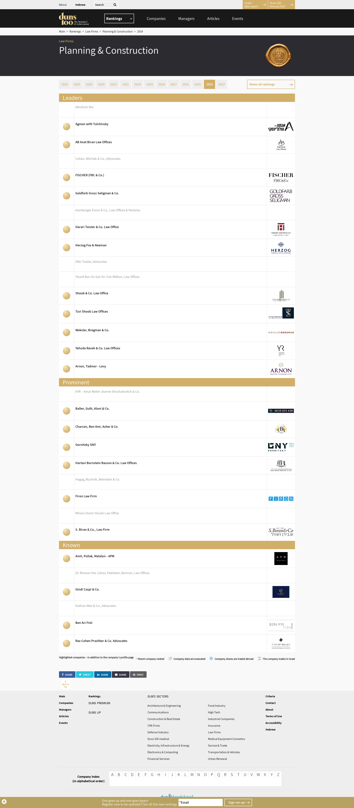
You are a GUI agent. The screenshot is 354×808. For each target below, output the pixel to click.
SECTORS (158, 696)
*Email (184, 802)
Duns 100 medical (158, 739)
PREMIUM (99, 703)
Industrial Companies (221, 719)
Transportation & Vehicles (224, 752)
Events (237, 18)
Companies (156, 18)
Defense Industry (158, 732)
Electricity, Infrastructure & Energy (168, 745)
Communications (158, 712)
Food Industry (216, 706)
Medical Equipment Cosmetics (226, 739)
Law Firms (214, 732)
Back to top (65, 685)
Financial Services (159, 759)
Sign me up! (236, 802)
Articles (213, 18)
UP (94, 712)
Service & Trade (217, 745)
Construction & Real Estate (164, 719)
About (63, 5)
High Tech (214, 712)
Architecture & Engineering (164, 706)
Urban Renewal (217, 759)
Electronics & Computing (163, 752)
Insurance (214, 726)
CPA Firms (154, 726)
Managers (186, 18)
